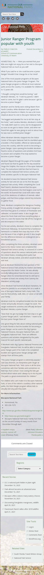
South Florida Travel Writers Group (28, 554)
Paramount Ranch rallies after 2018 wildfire (22, 509)
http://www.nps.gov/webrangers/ (18, 416)
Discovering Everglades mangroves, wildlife (22, 502)
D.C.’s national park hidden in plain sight (20, 482)
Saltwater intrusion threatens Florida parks (35, 432)
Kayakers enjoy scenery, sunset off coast (8, 432)
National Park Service (22, 558)
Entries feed (33, 531)
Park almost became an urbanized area (20, 489)
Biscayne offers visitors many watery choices (22, 496)
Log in (31, 527)
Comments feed (35, 535)
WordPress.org (34, 539)
